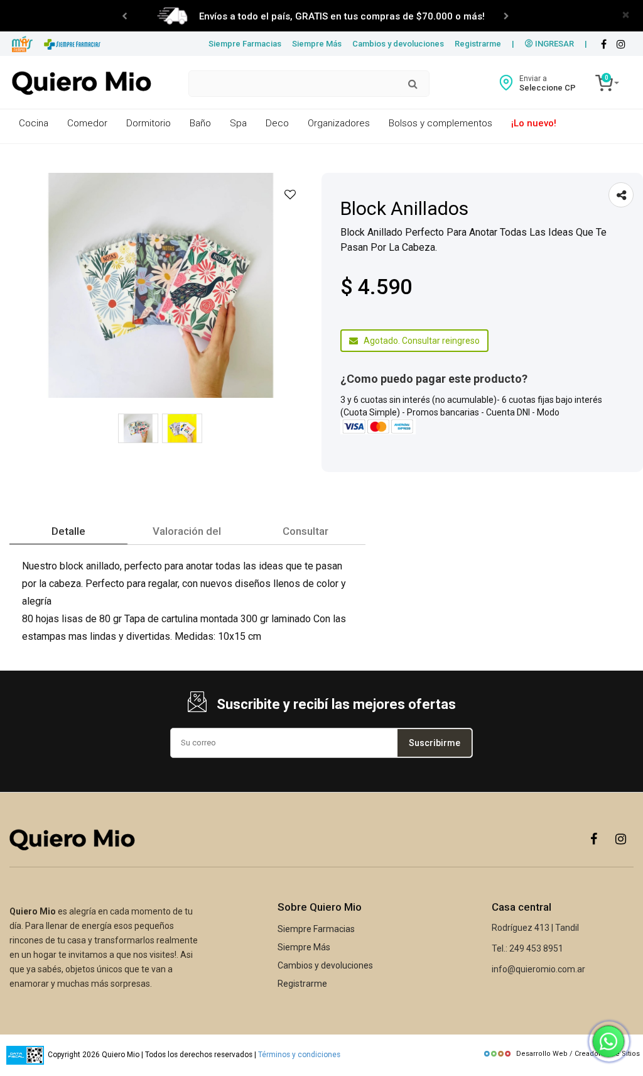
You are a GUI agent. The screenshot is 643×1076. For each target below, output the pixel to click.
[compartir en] (621, 194)
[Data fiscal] (25, 1054)
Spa (238, 123)
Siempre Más (317, 43)
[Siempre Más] (22, 44)
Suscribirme (434, 743)
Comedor (87, 123)
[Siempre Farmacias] (72, 44)
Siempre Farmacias (244, 43)
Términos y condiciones (299, 1054)
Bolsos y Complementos (440, 123)
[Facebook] (603, 44)
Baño (200, 123)
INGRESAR (553, 43)
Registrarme (478, 43)
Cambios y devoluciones (398, 43)
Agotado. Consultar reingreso (419, 341)
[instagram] (621, 44)
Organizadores (339, 123)
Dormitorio (148, 123)
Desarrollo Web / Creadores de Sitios (578, 1054)
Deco (277, 123)
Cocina (33, 123)
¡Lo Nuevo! (533, 123)
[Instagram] (621, 838)
